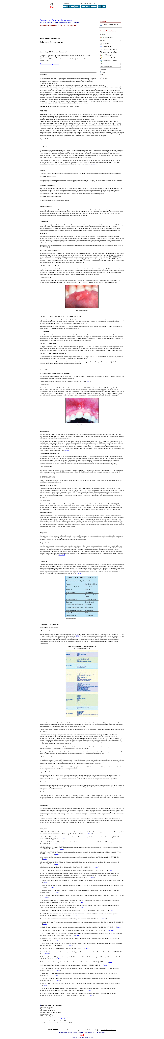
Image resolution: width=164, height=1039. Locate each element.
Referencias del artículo (110, 49)
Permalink (105, 78)
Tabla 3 (80, 573)
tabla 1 (94, 164)
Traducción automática (109, 58)
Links (90, 834)
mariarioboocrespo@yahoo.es (61, 1018)
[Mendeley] (101, 72)
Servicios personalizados (110, 25)
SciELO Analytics (108, 37)
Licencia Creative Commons (108, 1030)
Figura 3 (66, 450)
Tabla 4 (78, 636)
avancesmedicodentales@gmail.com (82, 1037)
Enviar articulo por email (110, 61)
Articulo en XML (107, 46)
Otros (103, 72)
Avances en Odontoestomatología (56, 20)
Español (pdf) (107, 43)
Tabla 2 (88, 381)
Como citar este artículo (110, 52)
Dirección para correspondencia (49, 64)
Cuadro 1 (62, 555)
